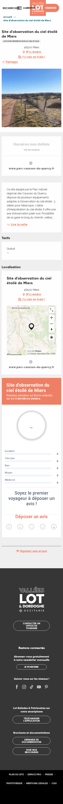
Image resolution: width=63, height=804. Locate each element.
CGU (54, 783)
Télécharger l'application (31, 719)
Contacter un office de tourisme (31, 626)
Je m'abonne (31, 666)
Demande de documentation (31, 741)
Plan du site (16, 774)
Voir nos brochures (31, 751)
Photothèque (14, 783)
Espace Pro (34, 774)
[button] (11, 8)
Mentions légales (37, 783)
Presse (49, 774)
